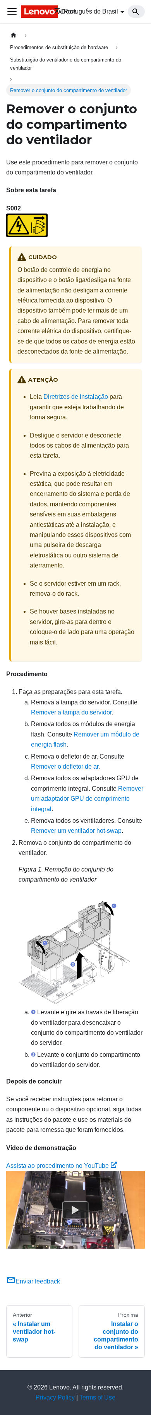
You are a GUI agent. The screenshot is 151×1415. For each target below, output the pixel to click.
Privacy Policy (55, 1397)
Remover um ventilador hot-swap (76, 830)
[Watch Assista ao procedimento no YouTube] (75, 1210)
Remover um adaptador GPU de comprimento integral (87, 798)
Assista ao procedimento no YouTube (57, 1165)
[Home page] (13, 35)
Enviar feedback (37, 1281)
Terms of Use (97, 1397)
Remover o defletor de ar (64, 766)
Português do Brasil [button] (91, 11)
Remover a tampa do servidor (71, 712)
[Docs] (32, 11)
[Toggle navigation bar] (12, 11)
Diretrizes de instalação (75, 396)
